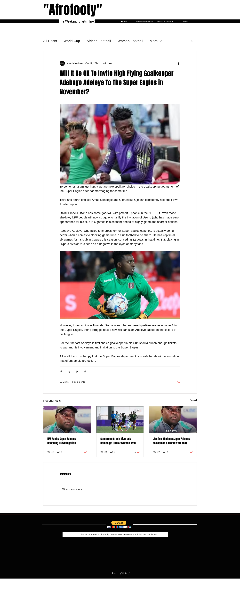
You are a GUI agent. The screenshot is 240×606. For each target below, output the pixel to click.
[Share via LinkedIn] (77, 371)
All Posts (50, 41)
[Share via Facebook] (61, 371)
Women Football (130, 41)
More (154, 41)
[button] (192, 41)
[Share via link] (85, 371)
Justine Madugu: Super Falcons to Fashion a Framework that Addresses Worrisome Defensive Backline (172, 441)
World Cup (72, 41)
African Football (99, 41)
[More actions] (178, 63)
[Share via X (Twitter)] (69, 371)
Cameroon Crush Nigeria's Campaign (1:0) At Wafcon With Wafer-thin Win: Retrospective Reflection (118, 441)
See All (193, 400)
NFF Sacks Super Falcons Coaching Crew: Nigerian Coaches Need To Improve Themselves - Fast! (62, 441)
